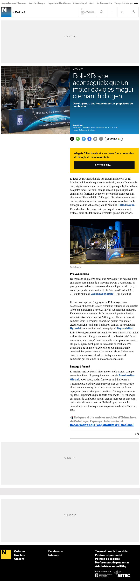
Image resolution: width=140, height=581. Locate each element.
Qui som (19, 551)
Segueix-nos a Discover (13, 3)
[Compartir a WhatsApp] (78, 139)
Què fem (19, 555)
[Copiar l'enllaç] (101, 139)
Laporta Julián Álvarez (59, 3)
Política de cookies (107, 559)
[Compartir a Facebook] (89, 139)
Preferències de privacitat (112, 562)
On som (19, 559)
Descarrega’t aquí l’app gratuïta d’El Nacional (102, 425)
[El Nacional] (6, 554)
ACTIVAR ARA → (104, 165)
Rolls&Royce (126, 205)
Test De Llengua (37, 3)
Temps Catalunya (123, 3)
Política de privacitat (108, 555)
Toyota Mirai (125, 328)
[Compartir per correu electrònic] (95, 139)
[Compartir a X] (72, 139)
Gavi (91, 3)
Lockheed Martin (102, 294)
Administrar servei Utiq (110, 566)
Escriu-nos (55, 551)
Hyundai (75, 328)
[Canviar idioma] (122, 12)
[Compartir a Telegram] (84, 139)
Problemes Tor (104, 3)
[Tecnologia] (6, 12)
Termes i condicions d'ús (111, 551)
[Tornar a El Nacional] (87, 12)
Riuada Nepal (80, 3)
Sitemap (53, 555)
